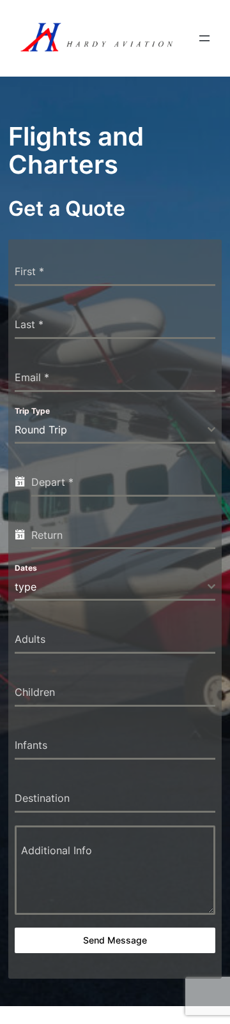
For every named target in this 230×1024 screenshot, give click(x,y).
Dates (26, 568)
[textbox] (111, 587)
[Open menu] (204, 38)
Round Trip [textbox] (41, 429)
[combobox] (115, 431)
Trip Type (32, 411)
